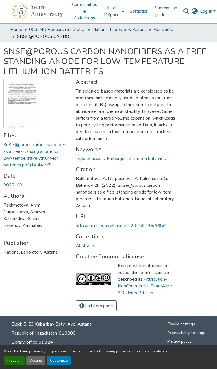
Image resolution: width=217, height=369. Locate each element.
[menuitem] (113, 11)
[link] (36, 154)
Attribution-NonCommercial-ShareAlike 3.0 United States (145, 286)
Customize (59, 360)
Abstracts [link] (163, 30)
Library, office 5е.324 (32, 342)
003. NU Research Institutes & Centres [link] (57, 30)
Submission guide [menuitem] (166, 11)
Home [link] (16, 30)
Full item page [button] (98, 306)
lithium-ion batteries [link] (146, 158)
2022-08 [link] (12, 185)
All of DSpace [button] (112, 11)
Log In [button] (206, 11)
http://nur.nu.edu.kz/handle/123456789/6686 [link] (121, 226)
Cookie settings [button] (181, 324)
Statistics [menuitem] (139, 11)
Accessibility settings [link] (186, 332)
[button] (38, 11)
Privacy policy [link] (179, 341)
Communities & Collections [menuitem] (84, 11)
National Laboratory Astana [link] (119, 30)
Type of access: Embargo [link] (100, 158)
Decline (35, 360)
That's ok (14, 360)
